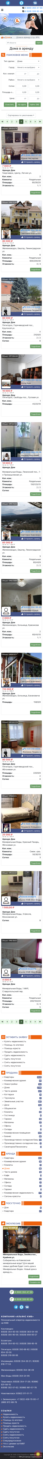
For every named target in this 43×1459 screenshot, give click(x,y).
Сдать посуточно (11, 1432)
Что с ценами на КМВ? (14, 1443)
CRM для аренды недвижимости (30, 1457)
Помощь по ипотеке (12, 1420)
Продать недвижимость (14, 1426)
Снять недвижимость (13, 1435)
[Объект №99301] (21, 672)
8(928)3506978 (28, 897)
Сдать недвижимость (13, 1429)
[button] (28, 61)
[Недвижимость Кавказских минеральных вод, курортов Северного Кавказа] (2, 38)
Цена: (12, 98)
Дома (7, 37)
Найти (39, 43)
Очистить (9, 104)
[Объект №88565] (21, 814)
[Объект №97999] (21, 598)
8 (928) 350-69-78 (32, 452)
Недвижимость (10, 1414)
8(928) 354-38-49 (32, 607)
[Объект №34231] (21, 890)
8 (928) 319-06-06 (32, 380)
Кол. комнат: (9, 74)
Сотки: (12, 86)
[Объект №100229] (21, 740)
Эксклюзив (8, 1446)
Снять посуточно (11, 1438)
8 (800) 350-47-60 (33, 8)
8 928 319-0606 (32, 307)
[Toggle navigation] (1, 9)
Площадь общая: (8, 92)
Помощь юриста (11, 1423)
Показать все (35, 1282)
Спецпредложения (12, 1441)
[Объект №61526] (21, 220)
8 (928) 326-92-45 (34, 11)
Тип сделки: (9, 61)
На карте (22, 104)
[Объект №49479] (21, 146)
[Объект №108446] (21, 374)
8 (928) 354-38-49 (32, 230)
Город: (12, 67)
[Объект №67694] (21, 521)
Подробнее (35, 193)
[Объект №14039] (21, 442)
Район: (12, 80)
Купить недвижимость (14, 1417)
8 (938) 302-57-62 (32, 155)
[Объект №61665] (21, 958)
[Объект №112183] (21, 297)
